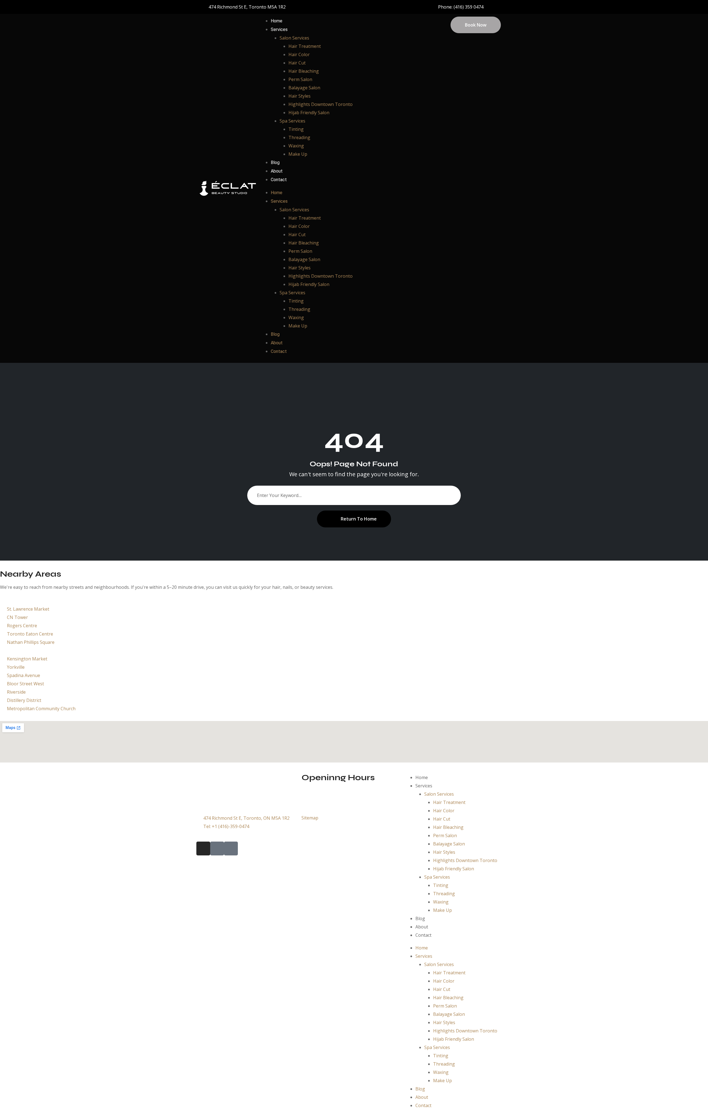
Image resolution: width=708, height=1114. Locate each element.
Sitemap (309, 818)
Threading (299, 137)
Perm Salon (300, 79)
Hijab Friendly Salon (308, 113)
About (277, 171)
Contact (279, 179)
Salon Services (294, 38)
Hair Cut (297, 63)
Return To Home (359, 519)
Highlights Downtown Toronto (320, 104)
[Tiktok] (409, 7)
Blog (275, 162)
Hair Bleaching (303, 71)
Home (276, 21)
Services (279, 29)
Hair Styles (299, 96)
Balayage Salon (304, 88)
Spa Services (292, 121)
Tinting (296, 129)
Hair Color (299, 54)
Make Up (297, 154)
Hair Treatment (304, 46)
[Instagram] (400, 7)
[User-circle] (419, 7)
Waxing (296, 146)
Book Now (475, 25)
